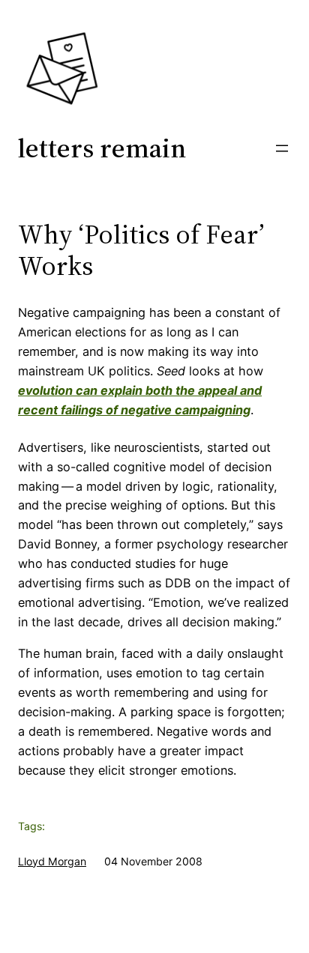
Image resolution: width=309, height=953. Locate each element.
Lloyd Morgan (52, 861)
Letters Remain (102, 148)
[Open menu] (282, 148)
